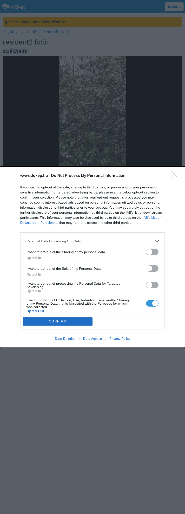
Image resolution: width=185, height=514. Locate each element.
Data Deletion (65, 339)
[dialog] (92, 257)
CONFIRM (58, 321)
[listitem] (92, 241)
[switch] (152, 252)
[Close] (175, 175)
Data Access (92, 339)
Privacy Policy (119, 339)
